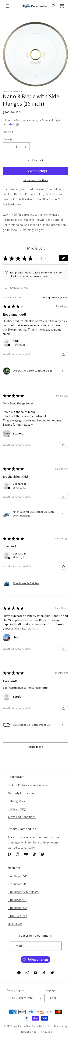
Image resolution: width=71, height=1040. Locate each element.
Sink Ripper (15, 923)
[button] (7, 6)
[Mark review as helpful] (63, 354)
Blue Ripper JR (17, 900)
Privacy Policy (17, 809)
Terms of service (28, 1032)
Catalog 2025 (16, 801)
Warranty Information (22, 793)
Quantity (7, 139)
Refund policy (60, 1026)
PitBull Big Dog (17, 916)
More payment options (35, 180)
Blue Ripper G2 (17, 908)
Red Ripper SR (17, 884)
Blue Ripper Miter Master (23, 892)
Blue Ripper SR (17, 876)
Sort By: (47, 297)
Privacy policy (46, 1032)
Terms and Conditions (22, 817)
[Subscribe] (57, 946)
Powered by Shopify (41, 1026)
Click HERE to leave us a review (28, 785)
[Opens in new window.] (9, 436)
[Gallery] (35, 54)
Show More (31, 628)
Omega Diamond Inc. (21, 1026)
